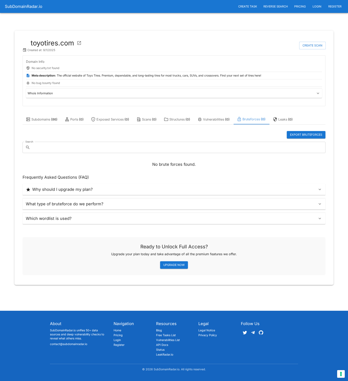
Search (29, 141)
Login (317, 6)
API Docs (162, 344)
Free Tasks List (166, 335)
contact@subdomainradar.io (68, 344)
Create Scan (312, 45)
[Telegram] (253, 333)
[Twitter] (245, 333)
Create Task (247, 6)
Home (117, 330)
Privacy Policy (207, 335)
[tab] (42, 119)
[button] (174, 93)
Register (335, 6)
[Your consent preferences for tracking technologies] (341, 374)
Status (160, 349)
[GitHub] (261, 333)
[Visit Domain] (79, 43)
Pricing (300, 6)
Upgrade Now (174, 265)
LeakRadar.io (164, 354)
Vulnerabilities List (168, 340)
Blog (159, 330)
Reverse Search (275, 6)
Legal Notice (206, 330)
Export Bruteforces (306, 134)
